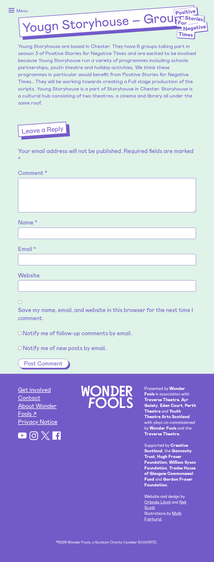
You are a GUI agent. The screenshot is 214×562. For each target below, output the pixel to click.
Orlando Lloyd (157, 501)
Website (29, 275)
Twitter (45, 435)
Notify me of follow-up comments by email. (77, 332)
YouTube (22, 435)
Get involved (34, 389)
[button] (17, 11)
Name (27, 222)
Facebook (56, 435)
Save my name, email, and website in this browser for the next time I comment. (105, 313)
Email (27, 248)
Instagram (33, 435)
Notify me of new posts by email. (64, 347)
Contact (29, 397)
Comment (32, 172)
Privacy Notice (37, 421)
